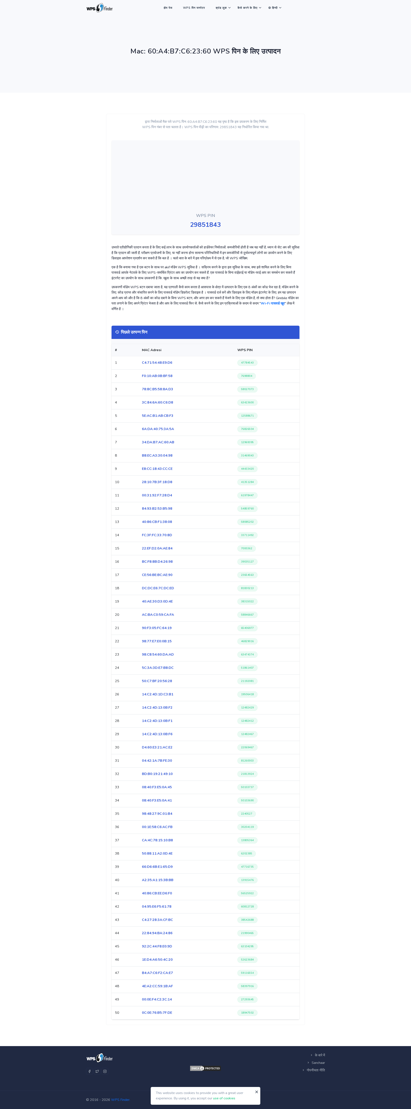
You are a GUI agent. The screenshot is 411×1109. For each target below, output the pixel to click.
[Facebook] (89, 1071)
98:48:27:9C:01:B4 (157, 813)
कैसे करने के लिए (248, 8)
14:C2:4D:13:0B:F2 (157, 707)
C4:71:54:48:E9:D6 (157, 362)
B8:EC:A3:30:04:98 (157, 455)
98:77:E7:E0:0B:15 (157, 641)
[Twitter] (97, 1071)
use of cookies (224, 1098)
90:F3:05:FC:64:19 (157, 628)
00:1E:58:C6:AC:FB (157, 827)
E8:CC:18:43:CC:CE (157, 468)
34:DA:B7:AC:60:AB (158, 442)
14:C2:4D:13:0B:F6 (157, 734)
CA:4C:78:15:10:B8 (157, 840)
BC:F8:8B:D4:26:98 (157, 561)
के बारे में (319, 1055)
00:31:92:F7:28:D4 (157, 495)
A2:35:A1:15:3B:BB (157, 880)
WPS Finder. (120, 1099)
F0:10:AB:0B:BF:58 (157, 376)
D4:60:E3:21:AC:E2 (157, 747)
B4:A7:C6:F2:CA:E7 (157, 973)
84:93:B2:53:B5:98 (157, 508)
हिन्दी (275, 8)
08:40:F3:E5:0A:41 (157, 800)
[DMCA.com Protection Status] (205, 1068)
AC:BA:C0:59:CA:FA (158, 614)
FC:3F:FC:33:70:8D (157, 535)
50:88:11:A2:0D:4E (157, 853)
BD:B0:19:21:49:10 (157, 774)
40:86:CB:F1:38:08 (157, 522)
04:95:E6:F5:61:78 (156, 906)
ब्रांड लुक (221, 8)
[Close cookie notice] (256, 1092)
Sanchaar (318, 1062)
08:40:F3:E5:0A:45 (157, 787)
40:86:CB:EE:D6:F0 (157, 893)
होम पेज (168, 8)
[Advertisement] (205, 178)
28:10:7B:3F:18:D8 (157, 482)
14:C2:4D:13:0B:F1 (157, 721)
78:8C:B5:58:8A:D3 (157, 389)
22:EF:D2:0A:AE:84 (157, 548)
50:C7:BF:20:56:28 (157, 681)
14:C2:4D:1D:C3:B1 (157, 694)
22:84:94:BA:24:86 (157, 933)
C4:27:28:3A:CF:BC (157, 919)
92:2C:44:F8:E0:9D (157, 946)
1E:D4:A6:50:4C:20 (157, 959)
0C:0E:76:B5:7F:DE (157, 1012)
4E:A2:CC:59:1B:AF (157, 986)
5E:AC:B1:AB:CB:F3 (157, 415)
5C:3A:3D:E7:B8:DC (158, 667)
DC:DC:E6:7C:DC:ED (158, 588)
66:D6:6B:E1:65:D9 (157, 866)
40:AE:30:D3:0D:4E (157, 601)
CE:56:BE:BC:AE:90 (157, 575)
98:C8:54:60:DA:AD (158, 654)
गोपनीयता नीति (315, 1070)
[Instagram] (104, 1071)
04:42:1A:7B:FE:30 (157, 760)
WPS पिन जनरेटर (194, 8)
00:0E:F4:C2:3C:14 (157, 999)
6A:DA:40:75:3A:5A (158, 429)
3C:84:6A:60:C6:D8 (157, 402)
